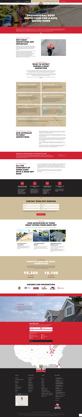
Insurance (53, 1)
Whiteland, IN (30, 388)
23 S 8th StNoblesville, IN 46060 (59, 388)
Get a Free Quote (63, 1)
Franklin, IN (30, 382)
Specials (46, 3)
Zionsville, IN (30, 390)
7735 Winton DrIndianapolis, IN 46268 (59, 378)
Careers (57, 1)
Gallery (42, 379)
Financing (51, 3)
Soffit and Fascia (44, 336)
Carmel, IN (30, 379)
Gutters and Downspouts (34, 336)
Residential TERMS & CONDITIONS (46, 394)
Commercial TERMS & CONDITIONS (47, 393)
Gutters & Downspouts (19, 379)
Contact (43, 385)
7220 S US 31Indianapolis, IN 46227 (59, 381)
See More (29, 391)
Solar (43, 338)
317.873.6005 (58, 398)
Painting (43, 335)
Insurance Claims (44, 388)
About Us (35, 3)
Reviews (31, 3)
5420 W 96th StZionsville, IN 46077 (59, 390)
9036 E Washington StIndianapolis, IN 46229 (59, 383)
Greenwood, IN (30, 385)
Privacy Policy (50, 343)
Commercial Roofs (18, 387)
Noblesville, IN (30, 387)
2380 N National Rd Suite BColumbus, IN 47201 (60, 393)
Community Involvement (45, 391)
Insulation (31, 337)
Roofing (31, 334)
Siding (43, 334)
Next (20, 317)
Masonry (31, 338)
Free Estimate (61, 155)
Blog (55, 3)
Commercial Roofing (33, 335)
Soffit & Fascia (17, 388)
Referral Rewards (48, 1)
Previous (16, 317)
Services (28, 3)
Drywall (43, 337)
